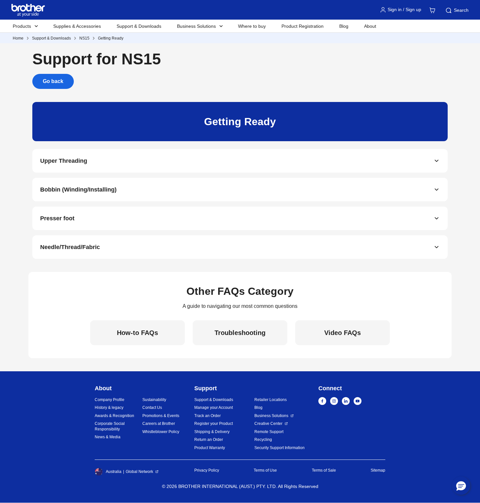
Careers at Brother (158, 423)
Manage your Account (213, 407)
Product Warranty (209, 447)
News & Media (107, 437)
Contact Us (152, 407)
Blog (343, 26)
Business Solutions (271, 415)
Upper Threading (63, 161)
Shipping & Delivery (212, 431)
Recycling (263, 439)
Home (18, 38)
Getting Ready (110, 38)
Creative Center (268, 423)
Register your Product (213, 423)
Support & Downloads (139, 26)
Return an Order (208, 439)
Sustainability (154, 399)
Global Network (139, 471)
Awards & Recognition (114, 415)
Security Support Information (279, 447)
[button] (461, 486)
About (370, 26)
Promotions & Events (160, 415)
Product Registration (302, 26)
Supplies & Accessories (77, 26)
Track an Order (207, 415)
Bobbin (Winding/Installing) (78, 189)
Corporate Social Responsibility (110, 426)
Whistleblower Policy (160, 431)
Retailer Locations (270, 399)
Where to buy (252, 26)
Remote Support (268, 431)
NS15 (84, 38)
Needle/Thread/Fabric (70, 247)
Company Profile (109, 399)
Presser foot (57, 218)
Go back (53, 81)
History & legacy (109, 407)
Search (461, 10)
